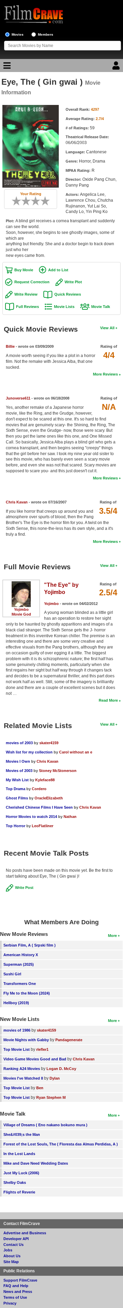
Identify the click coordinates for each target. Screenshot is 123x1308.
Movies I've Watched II (23, 1078)
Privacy (9, 1303)
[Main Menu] (6, 67)
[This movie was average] (28, 201)
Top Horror (15, 826)
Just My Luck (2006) (21, 1173)
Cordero (39, 789)
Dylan (55, 1078)
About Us (11, 1256)
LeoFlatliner (42, 826)
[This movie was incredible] (47, 201)
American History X (20, 955)
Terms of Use (15, 1297)
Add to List (58, 270)
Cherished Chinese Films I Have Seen (39, 807)
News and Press (17, 1291)
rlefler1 (42, 1049)
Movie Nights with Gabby (26, 1040)
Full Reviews (27, 307)
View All (107, 328)
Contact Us (13, 1244)
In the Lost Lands (19, 1154)
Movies (18, 34)
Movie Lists (64, 307)
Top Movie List (16, 1049)
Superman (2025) (18, 964)
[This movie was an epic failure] (14, 201)
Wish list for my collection (29, 752)
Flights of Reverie (19, 1192)
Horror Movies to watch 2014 (31, 816)
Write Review (26, 294)
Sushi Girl (12, 974)
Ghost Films (17, 798)
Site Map (11, 1262)
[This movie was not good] (23, 201)
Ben (39, 1088)
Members (45, 34)
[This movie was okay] (33, 201)
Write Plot (73, 282)
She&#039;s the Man (21, 1134)
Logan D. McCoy (61, 1069)
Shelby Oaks (14, 1182)
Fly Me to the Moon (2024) (26, 993)
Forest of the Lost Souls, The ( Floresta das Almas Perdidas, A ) (60, 1144)
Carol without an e (75, 752)
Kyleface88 (45, 780)
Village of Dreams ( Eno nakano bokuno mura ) (45, 1125)
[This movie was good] (38, 201)
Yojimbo (21, 609)
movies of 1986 (16, 1030)
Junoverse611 (18, 398)
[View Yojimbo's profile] (21, 583)
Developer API (16, 1239)
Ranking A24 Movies (21, 1069)
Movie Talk (100, 307)
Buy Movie (23, 270)
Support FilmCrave (20, 1280)
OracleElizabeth (49, 798)
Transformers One (19, 984)
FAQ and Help (15, 1286)
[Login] (117, 67)
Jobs (7, 1250)
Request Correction (32, 282)
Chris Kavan (17, 502)
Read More (108, 700)
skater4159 (48, 743)
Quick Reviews (67, 294)
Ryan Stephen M (51, 1097)
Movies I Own (18, 761)
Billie (10, 346)
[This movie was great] (42, 201)
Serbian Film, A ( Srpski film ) (29, 945)
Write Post (24, 887)
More (112, 936)
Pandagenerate (68, 1040)
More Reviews (105, 374)
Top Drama (15, 789)
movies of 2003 (19, 743)
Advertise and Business (24, 1233)
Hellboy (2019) (16, 1003)
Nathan (70, 816)
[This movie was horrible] (18, 201)
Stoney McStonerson (58, 771)
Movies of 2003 (19, 771)
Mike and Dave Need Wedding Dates (35, 1163)
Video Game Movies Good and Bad (34, 1059)
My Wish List (17, 780)
